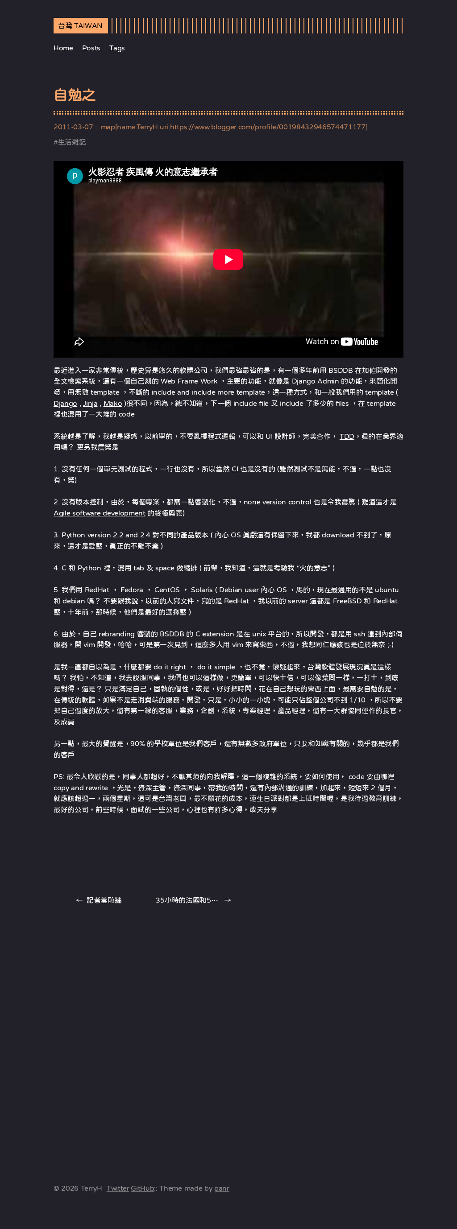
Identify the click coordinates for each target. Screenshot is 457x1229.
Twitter (118, 1188)
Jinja (90, 403)
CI (235, 468)
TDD (347, 436)
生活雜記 (72, 141)
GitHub (142, 1188)
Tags (117, 47)
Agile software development (99, 512)
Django (65, 403)
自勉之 (75, 95)
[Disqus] (228, 1032)
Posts (91, 47)
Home (63, 47)
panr (221, 1188)
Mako (113, 403)
